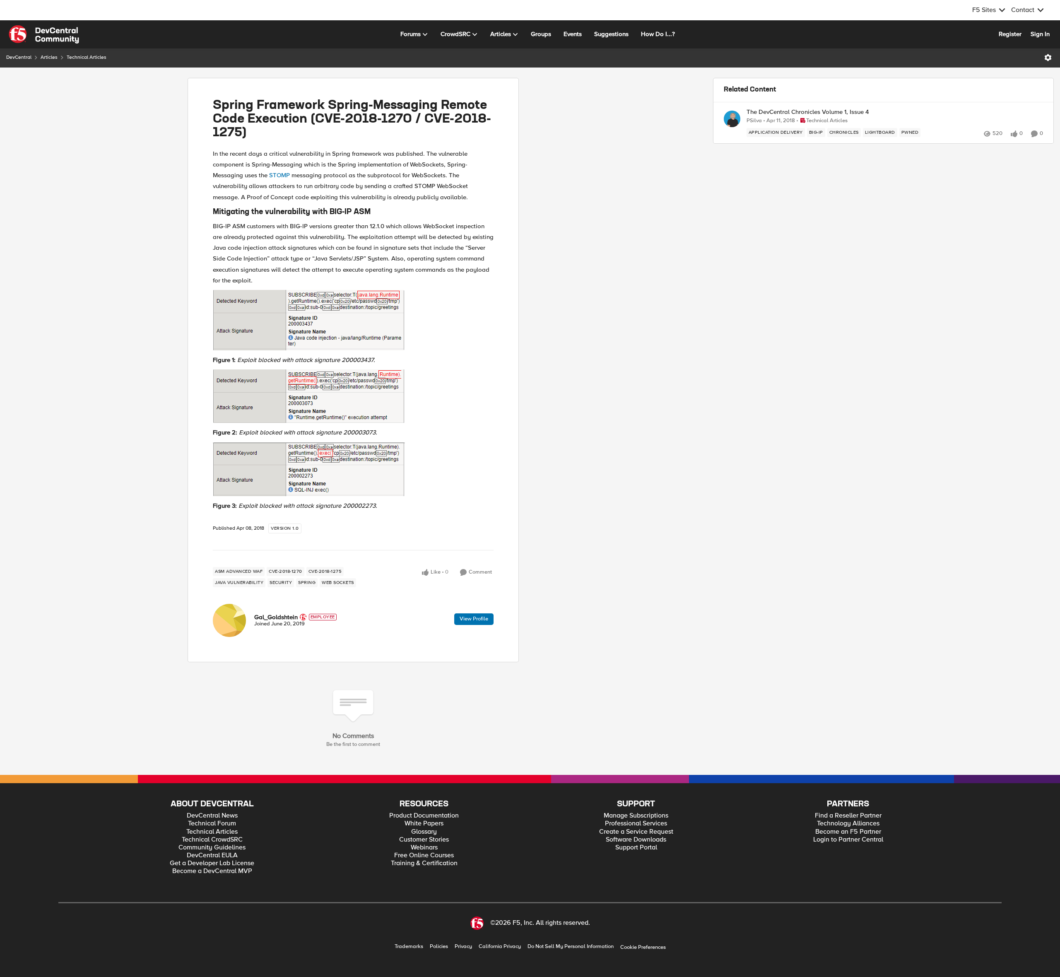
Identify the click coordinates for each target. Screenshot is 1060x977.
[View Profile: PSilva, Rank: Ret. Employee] (732, 119)
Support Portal (636, 848)
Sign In (1040, 34)
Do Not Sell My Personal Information (571, 946)
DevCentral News (212, 816)
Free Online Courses (424, 855)
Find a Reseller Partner (848, 816)
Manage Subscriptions (636, 816)
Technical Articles (86, 57)
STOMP (279, 175)
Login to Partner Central (848, 840)
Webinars (424, 848)
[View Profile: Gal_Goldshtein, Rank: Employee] (229, 620)
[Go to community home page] (44, 34)
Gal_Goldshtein (276, 617)
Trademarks (409, 946)
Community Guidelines (212, 848)
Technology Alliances (848, 823)
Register (1010, 34)
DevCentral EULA (212, 855)
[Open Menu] (1048, 57)
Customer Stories (424, 840)
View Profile (474, 618)
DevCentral (18, 57)
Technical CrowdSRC (212, 840)
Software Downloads (636, 840)
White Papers (424, 823)
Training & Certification (424, 863)
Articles (49, 57)
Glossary (424, 832)
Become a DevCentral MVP (212, 871)
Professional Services (636, 823)
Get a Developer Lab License (212, 863)
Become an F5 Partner (848, 832)
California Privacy (500, 946)
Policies (439, 946)
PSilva (754, 121)
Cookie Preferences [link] (643, 947)
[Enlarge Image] (353, 320)
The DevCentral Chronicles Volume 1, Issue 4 (808, 112)
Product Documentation (424, 816)
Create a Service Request (636, 832)
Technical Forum (212, 823)
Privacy (463, 946)
